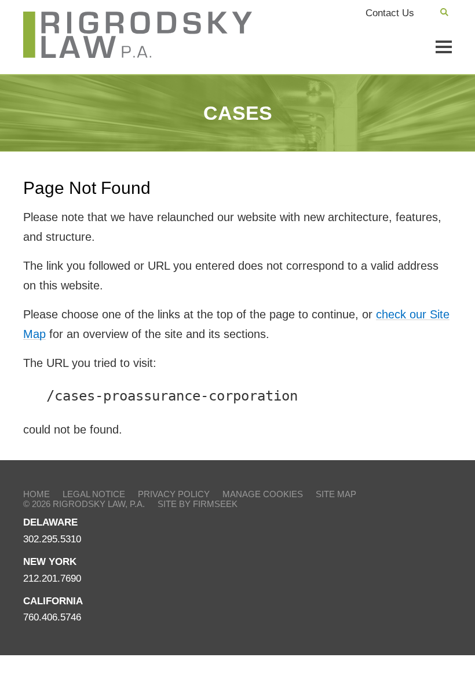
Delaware (50, 522)
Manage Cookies (262, 494)
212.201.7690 (52, 578)
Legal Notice (94, 494)
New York (49, 561)
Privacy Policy (174, 494)
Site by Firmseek (197, 504)
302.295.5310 (52, 539)
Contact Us (390, 13)
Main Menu (444, 47)
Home (36, 494)
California (53, 601)
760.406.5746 (52, 617)
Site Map (336, 494)
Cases (237, 113)
